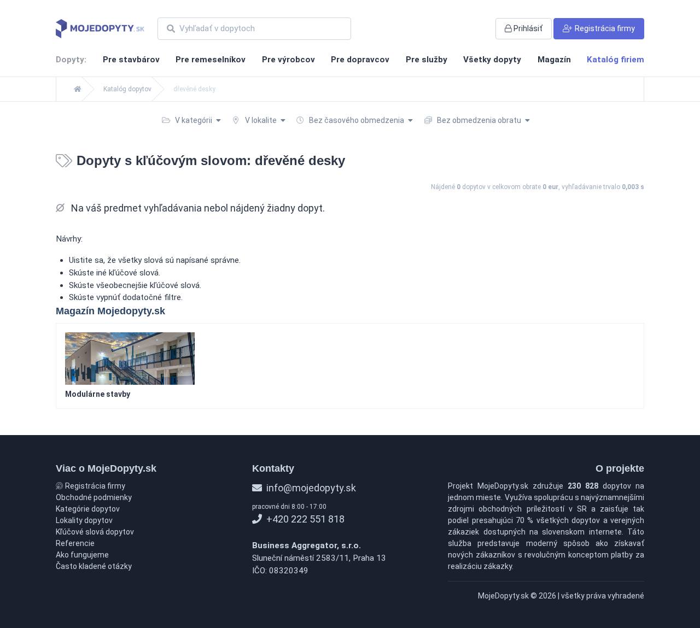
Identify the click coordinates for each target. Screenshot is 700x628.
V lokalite (260, 120)
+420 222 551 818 (304, 519)
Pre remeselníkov (211, 59)
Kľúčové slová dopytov (95, 531)
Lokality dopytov (84, 520)
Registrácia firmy (94, 486)
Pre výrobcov (288, 59)
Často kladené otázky (94, 566)
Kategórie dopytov (88, 508)
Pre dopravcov (360, 59)
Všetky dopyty (492, 59)
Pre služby (426, 59)
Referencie (75, 543)
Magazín (554, 59)
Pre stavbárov (131, 59)
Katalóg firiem (615, 59)
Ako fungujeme (82, 554)
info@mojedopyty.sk (310, 488)
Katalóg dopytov (127, 89)
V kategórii (193, 120)
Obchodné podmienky (94, 497)
